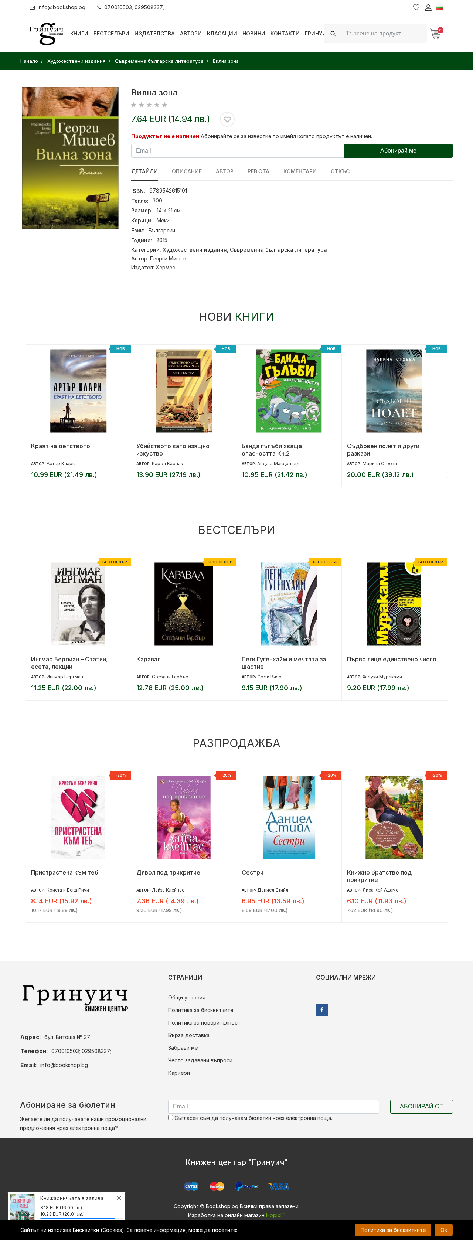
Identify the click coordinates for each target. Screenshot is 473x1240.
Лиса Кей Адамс (380, 890)
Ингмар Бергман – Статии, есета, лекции (69, 662)
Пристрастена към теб (64, 872)
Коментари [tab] (300, 171)
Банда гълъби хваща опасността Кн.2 (272, 449)
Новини (253, 33)
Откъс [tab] (340, 171)
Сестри (252, 872)
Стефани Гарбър (170, 676)
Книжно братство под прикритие (379, 876)
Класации (222, 33)
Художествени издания (195, 249)
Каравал (148, 659)
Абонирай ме (398, 150)
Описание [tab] (187, 171)
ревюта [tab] (258, 171)
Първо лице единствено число (391, 659)
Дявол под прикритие (168, 872)
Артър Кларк (61, 463)
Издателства (155, 33)
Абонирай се (421, 1106)
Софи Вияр (269, 676)
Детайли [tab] (144, 171)
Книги (79, 33)
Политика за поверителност (204, 1022)
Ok (443, 1230)
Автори (191, 33)
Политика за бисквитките (200, 1010)
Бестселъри (111, 33)
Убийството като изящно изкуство (173, 449)
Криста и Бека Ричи (68, 890)
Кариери (179, 1073)
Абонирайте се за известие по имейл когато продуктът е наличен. (286, 136)
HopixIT (275, 1215)
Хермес (165, 267)
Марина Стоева (380, 463)
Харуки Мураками (382, 676)
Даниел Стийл (272, 890)
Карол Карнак (167, 463)
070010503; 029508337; (134, 7)
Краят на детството (60, 446)
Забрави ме (183, 1048)
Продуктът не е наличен (165, 136)
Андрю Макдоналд (278, 463)
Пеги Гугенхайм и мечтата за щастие (284, 662)
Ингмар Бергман (65, 676)
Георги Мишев (168, 258)
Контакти (285, 33)
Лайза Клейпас (168, 890)
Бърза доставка (189, 1035)
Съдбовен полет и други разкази (383, 449)
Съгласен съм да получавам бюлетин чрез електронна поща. (252, 1118)
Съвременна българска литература (278, 249)
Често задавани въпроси (200, 1060)
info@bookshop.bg (61, 7)
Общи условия (186, 997)
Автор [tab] (225, 171)
